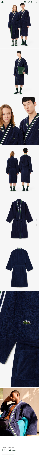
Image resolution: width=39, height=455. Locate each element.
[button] (29, 2)
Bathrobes (11, 447)
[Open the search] (32, 2)
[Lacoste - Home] (3, 2)
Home (4, 447)
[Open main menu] (36, 2)
